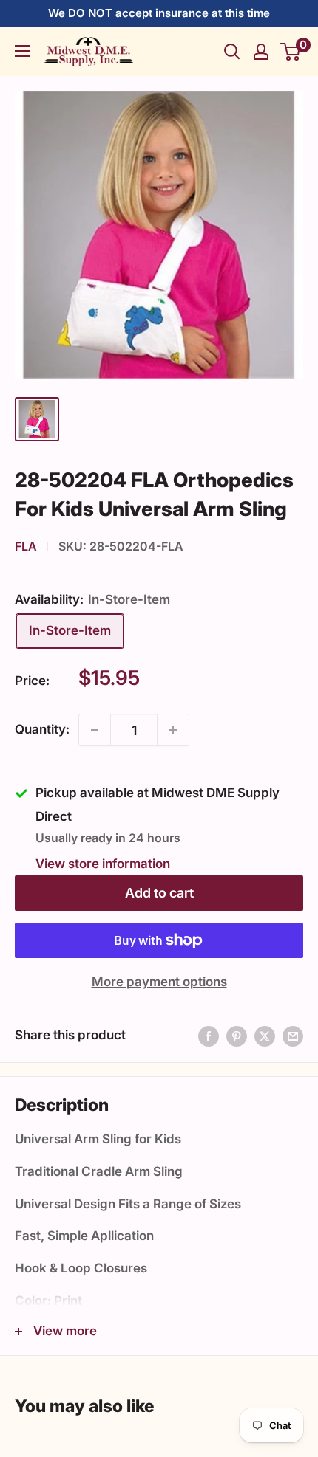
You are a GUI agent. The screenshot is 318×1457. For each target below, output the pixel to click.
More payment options (159, 981)
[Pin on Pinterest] (236, 1035)
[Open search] (232, 52)
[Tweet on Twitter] (264, 1035)
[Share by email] (293, 1035)
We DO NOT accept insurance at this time (159, 13)
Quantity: (42, 729)
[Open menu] (22, 51)
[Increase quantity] (173, 729)
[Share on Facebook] (208, 1035)
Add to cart (159, 892)
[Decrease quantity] (94, 729)
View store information (102, 863)
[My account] (261, 52)
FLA (26, 546)
